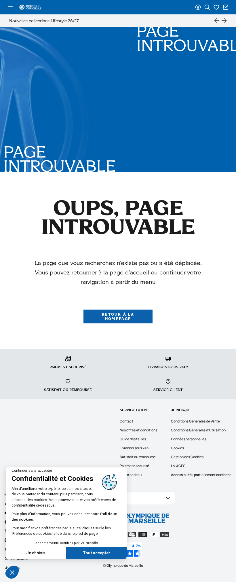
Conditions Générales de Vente (195, 421)
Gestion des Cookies (187, 456)
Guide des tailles (133, 439)
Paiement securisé (134, 465)
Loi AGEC (178, 465)
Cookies (177, 447)
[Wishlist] (216, 7)
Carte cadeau (131, 474)
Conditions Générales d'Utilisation (198, 430)
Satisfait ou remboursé (138, 456)
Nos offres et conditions (138, 430)
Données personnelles (188, 439)
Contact (126, 421)
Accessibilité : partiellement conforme (201, 474)
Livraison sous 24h (134, 447)
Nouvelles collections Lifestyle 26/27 (44, 20)
